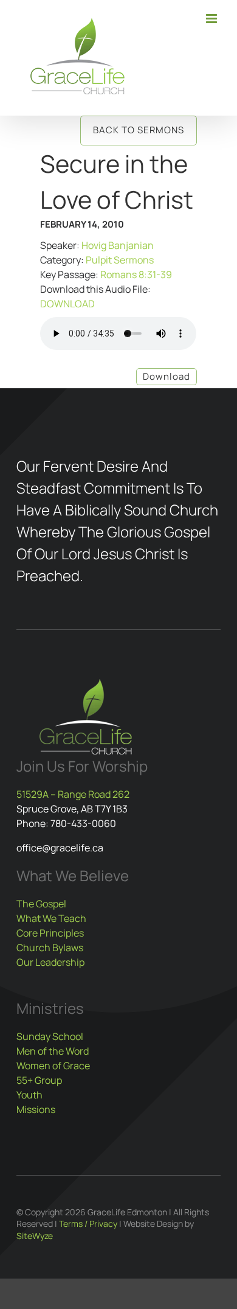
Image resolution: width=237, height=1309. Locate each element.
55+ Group (39, 1080)
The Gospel (41, 903)
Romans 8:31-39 (136, 274)
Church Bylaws (49, 947)
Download (166, 376)
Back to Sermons (138, 130)
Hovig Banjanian (117, 245)
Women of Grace (53, 1065)
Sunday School (49, 1036)
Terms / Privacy (88, 1223)
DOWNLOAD (67, 303)
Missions (35, 1109)
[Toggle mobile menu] (212, 18)
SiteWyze (34, 1235)
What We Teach (51, 918)
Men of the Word (52, 1051)
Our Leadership (50, 962)
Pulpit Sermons (120, 260)
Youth (29, 1094)
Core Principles (50, 933)
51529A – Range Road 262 (72, 794)
